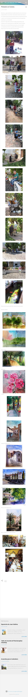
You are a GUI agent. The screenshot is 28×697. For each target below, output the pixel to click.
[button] (26, 7)
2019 (5, 581)
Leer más (24, 636)
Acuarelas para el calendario (9, 659)
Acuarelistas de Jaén (13, 2)
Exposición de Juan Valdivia (9, 624)
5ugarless (17, 694)
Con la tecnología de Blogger (14, 691)
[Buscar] (26, 3)
